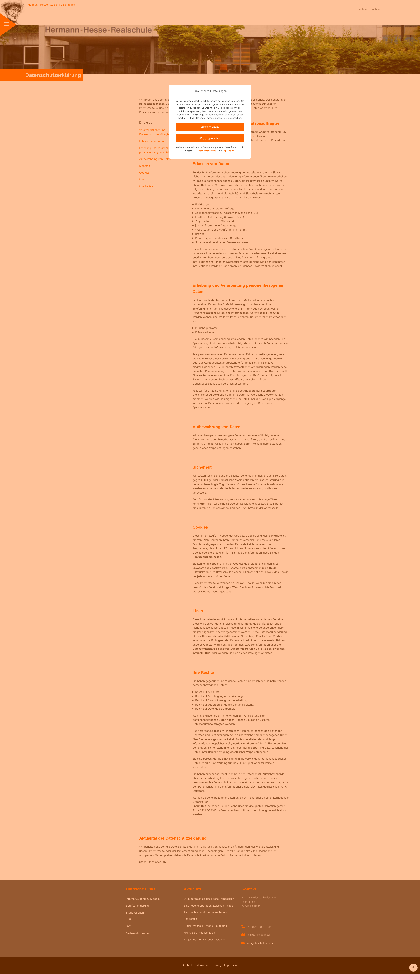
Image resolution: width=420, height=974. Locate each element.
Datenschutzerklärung (205, 150)
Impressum (228, 150)
